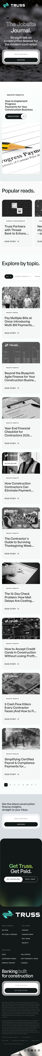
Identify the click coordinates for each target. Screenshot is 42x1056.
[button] (36, 5)
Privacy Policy (5, 1040)
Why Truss (26, 938)
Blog (4, 954)
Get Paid (5, 930)
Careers (24, 963)
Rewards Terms (35, 1040)
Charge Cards (27, 934)
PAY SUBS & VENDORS (9, 934)
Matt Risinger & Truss (29, 958)
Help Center (25, 954)
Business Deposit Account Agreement (13, 1044)
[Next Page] (35, 785)
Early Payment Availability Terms (20, 1040)
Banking (25, 930)
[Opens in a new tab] (25, 1050)
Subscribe (21, 60)
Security (25, 943)
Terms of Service (26, 1037)
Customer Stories (9, 958)
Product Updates (8, 963)
